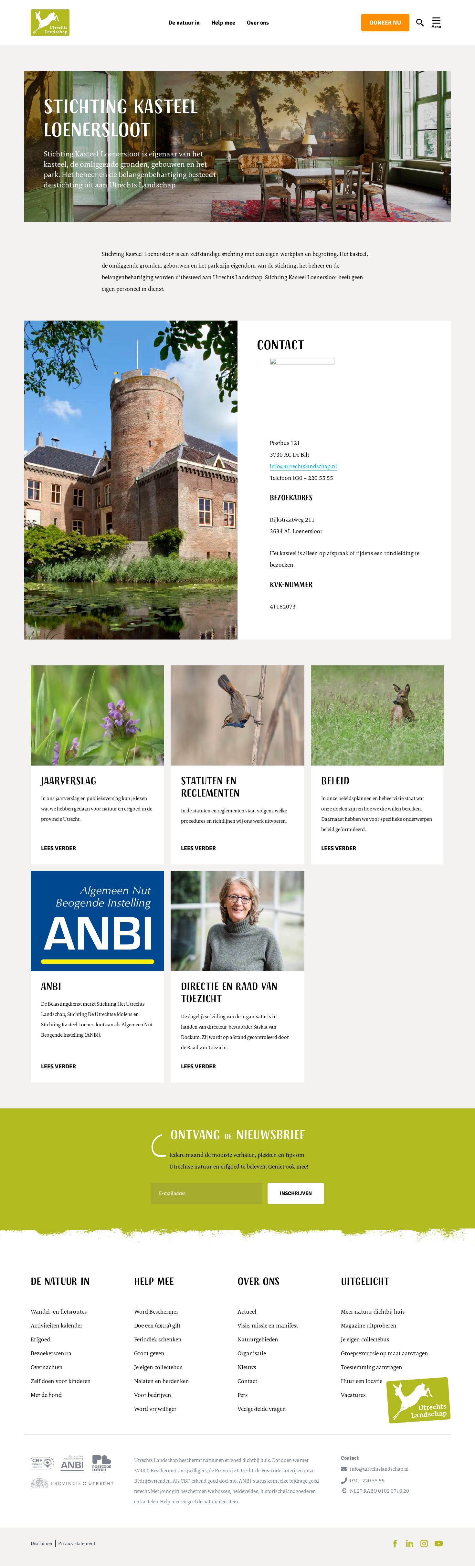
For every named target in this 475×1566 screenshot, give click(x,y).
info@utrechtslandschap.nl (303, 466)
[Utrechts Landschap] (50, 22)
